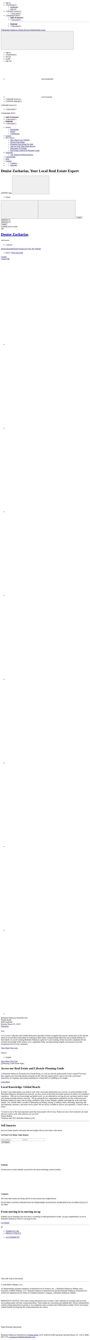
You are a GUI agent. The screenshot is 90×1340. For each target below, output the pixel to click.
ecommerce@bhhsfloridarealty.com (22, 1337)
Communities (10, 157)
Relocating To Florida (18, 148)
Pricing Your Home (17, 142)
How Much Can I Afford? (20, 140)
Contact (8, 161)
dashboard (14, 7)
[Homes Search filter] (56, 209)
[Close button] (30, 185)
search (4, 224)
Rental (12, 132)
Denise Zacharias (14, 234)
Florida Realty (33, 1335)
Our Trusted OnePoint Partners (21, 155)
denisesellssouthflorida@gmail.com (14, 249)
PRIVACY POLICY (13, 1233)
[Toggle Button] (37, 40)
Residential (14, 129)
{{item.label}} (15, 13)
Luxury (8, 136)
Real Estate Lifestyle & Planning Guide (24, 150)
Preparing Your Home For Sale (21, 144)
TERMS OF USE (12, 1231)
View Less (14, 1048)
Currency (13, 163)
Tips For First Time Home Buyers (22, 146)
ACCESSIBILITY (13, 1237)
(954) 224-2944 (17, 253)
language (13, 165)
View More (5, 1048)
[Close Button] (19, 209)
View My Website (34, 249)
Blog (7, 159)
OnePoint (9, 153)
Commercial (14, 134)
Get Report (5, 1142)
